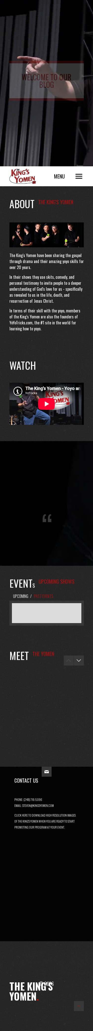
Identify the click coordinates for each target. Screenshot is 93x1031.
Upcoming (20, 596)
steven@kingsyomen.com (38, 805)
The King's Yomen (28, 175)
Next (79, 660)
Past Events (43, 596)
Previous (69, 660)
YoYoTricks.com (20, 323)
